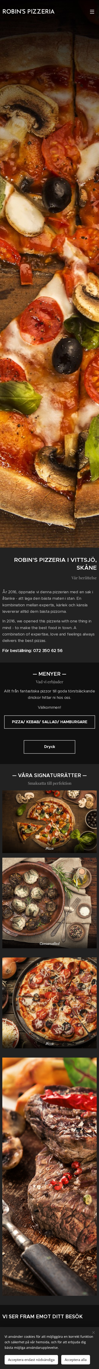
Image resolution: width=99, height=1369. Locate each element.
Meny (92, 11)
